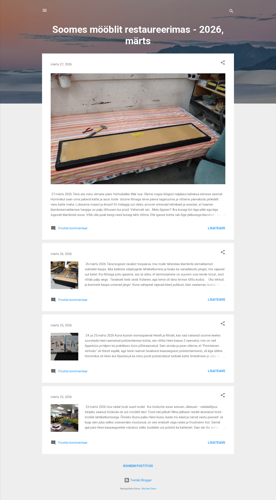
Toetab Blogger (140, 480)
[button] (222, 63)
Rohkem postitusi (138, 466)
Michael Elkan (149, 488)
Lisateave (216, 228)
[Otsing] (231, 11)
